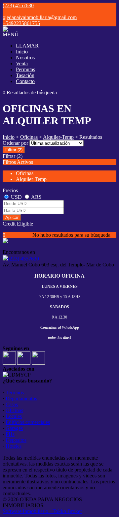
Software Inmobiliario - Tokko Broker (42, 511)
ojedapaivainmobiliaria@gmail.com (40, 17)
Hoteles (13, 446)
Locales (14, 416)
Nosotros (25, 57)
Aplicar (12, 217)
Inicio (22, 51)
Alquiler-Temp (58, 137)
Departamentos (21, 398)
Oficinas (29, 137)
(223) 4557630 (23, 258)
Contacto (25, 81)
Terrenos (15, 392)
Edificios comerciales (28, 422)
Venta (22, 63)
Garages (14, 428)
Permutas (25, 69)
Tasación (25, 75)
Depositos (16, 440)
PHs (10, 434)
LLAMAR (27, 45)
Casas (12, 404)
